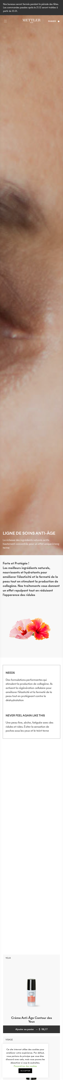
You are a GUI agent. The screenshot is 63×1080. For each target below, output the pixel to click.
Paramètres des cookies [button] (25, 1066)
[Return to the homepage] (31, 21)
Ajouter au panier (31, 1029)
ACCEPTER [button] (25, 1070)
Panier (52, 21)
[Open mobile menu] (5, 21)
